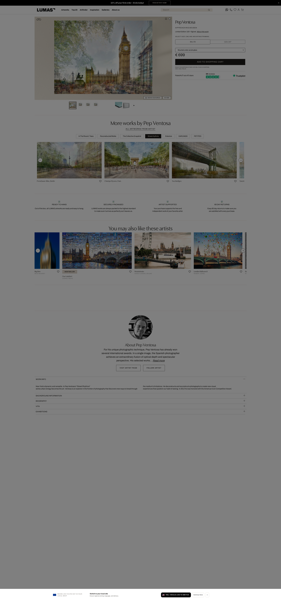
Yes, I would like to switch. (177, 595)
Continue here (198, 595)
